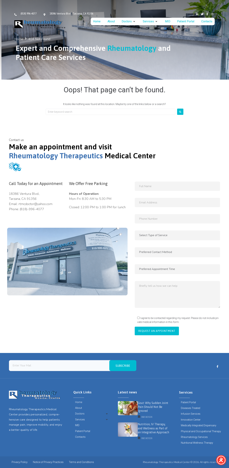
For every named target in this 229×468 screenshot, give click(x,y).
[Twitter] (202, 14)
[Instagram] (212, 14)
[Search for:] (110, 112)
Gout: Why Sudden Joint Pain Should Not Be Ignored (153, 407)
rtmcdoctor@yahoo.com (35, 204)
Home (18, 39)
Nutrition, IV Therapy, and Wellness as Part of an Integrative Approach (153, 428)
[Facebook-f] (207, 14)
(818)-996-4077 (32, 209)
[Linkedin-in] (197, 14)
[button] (129, 21)
